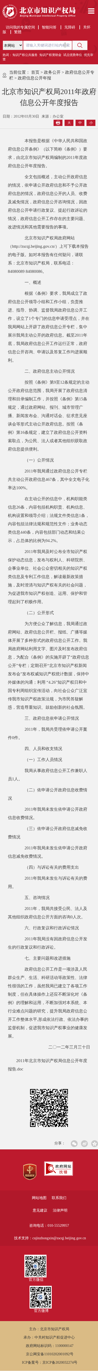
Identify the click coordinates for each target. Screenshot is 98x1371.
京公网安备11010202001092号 (49, 1354)
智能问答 (49, 27)
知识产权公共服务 (25, 55)
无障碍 (69, 27)
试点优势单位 (72, 55)
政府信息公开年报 (34, 78)
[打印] (58, 123)
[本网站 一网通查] (49, 45)
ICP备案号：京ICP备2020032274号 (49, 1362)
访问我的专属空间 (20, 27)
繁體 (17, 32)
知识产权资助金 (50, 55)
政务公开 (52, 72)
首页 (35, 72)
